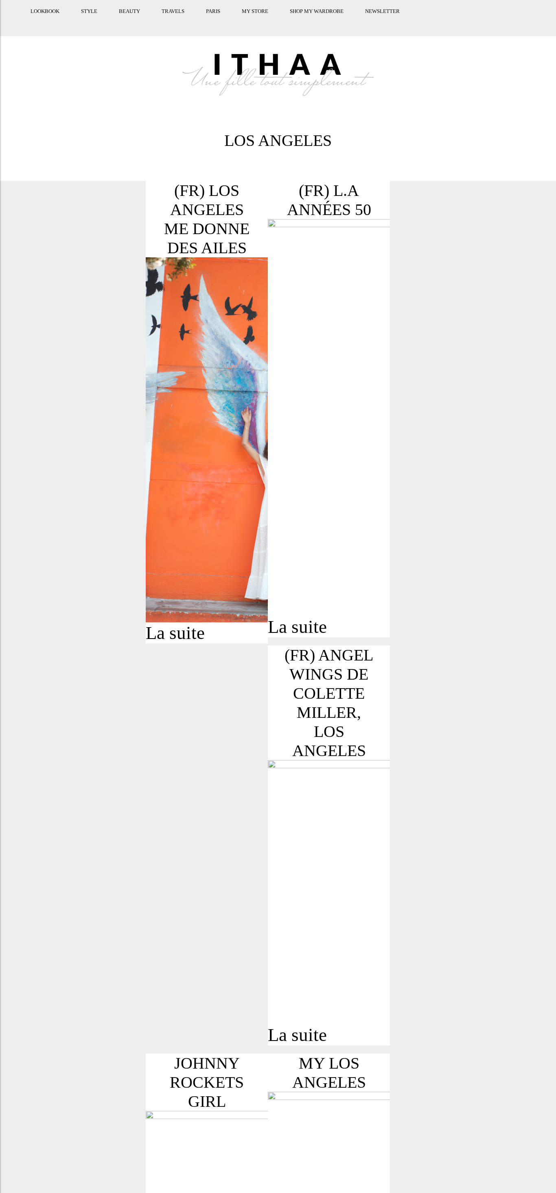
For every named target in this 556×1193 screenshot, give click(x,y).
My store (244, 21)
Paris (202, 21)
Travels (162, 21)
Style (78, 21)
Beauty (118, 21)
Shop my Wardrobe (306, 21)
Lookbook (34, 21)
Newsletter (371, 21)
